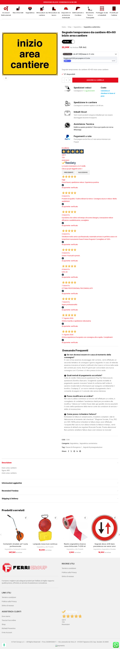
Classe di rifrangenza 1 (73, 447)
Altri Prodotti (49, 547)
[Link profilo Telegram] (80, 451)
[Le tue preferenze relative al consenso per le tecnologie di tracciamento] (4, 645)
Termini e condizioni (9, 597)
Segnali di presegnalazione (92, 447)
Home (64, 27)
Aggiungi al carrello (95, 80)
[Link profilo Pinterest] (74, 451)
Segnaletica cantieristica (92, 27)
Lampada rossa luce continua (45, 544)
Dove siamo (6, 616)
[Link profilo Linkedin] (77, 451)
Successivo (83, 172)
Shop (70, 27)
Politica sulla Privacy (9, 601)
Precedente (68, 172)
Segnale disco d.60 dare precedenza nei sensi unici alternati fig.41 (104, 546)
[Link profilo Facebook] (68, 451)
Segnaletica (78, 27)
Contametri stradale (19, 549)
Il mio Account (7, 632)
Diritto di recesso (8, 605)
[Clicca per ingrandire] (6, 78)
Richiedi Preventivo (8, 628)
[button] (26, 518)
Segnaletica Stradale (109, 549)
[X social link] (71, 451)
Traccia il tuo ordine (9, 620)
